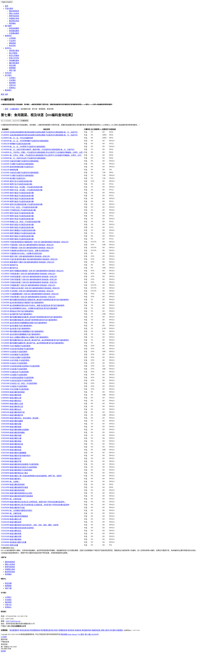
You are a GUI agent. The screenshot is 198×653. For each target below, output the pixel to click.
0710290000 (5, 377)
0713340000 (5, 210)
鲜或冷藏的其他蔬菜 (17, 392)
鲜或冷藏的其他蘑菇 (17, 432)
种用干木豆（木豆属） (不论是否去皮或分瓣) (26, 190)
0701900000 (5, 542)
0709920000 (5, 421)
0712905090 (5, 250)
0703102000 (5, 533)
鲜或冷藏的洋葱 (15, 536)
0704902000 (5, 502)
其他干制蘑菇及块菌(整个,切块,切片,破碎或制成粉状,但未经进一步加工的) (37, 271)
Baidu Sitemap (72, 634)
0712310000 (5, 294)
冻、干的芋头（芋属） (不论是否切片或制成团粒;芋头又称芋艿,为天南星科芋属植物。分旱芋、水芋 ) (46, 152)
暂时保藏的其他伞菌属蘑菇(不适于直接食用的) (27, 331)
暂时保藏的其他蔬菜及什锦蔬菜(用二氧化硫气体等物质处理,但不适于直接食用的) (39, 300)
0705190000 (5, 490)
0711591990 (5, 322)
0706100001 (5, 481)
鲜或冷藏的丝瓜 (15, 409)
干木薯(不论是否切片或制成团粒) (22, 175)
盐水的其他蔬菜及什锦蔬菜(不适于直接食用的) (27, 302)
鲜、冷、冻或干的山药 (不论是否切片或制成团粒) (28, 158)
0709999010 (5, 395)
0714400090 (5, 152)
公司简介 (12, 78)
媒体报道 (12, 43)
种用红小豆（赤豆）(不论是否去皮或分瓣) (25, 222)
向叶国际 (112, 630)
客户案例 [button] (8, 26)
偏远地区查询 (14, 63)
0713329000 (5, 218)
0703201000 (5, 530)
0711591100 (5, 328)
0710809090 (5, 348)
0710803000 (5, 363)
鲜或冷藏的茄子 (15, 458)
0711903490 (5, 305)
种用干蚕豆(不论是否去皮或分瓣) (22, 196)
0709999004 (5, 400)
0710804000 (5, 360)
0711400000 (5, 340)
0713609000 (5, 187)
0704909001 (5, 499)
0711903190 (5, 311)
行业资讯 (12, 41)
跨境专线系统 (14, 16)
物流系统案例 (14, 28)
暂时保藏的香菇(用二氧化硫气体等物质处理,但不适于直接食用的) (33, 320)
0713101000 (5, 239)
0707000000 (5, 473)
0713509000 (5, 192)
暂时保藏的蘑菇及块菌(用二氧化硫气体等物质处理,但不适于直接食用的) (36, 317)
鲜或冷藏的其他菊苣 (17, 484)
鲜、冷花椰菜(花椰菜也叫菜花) (21, 510)
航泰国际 (119, 630)
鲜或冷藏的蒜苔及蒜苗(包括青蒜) (22, 528)
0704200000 (5, 507)
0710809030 (5, 351)
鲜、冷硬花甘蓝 (15, 513)
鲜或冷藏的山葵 (15, 398)
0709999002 (5, 406)
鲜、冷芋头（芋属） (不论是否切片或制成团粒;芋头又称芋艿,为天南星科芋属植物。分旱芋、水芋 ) (46, 155)
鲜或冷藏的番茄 (15, 539)
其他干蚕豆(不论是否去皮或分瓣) (22, 193)
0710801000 (5, 369)
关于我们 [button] (8, 75)
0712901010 (5, 268)
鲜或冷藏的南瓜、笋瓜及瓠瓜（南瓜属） (24, 418)
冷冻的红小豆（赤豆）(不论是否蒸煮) (23, 383)
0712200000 (5, 296)
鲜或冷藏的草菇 (15, 441)
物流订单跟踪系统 (60, 630)
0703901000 (5, 522)
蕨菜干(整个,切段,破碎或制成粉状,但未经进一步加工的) (30, 256)
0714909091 (5, 135)
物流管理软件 (14, 630)
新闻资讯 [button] (8, 36)
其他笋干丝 (14, 265)
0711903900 (5, 302)
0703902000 (5, 519)
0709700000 (5, 426)
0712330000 (5, 288)
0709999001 (5, 409)
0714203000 (5, 161)
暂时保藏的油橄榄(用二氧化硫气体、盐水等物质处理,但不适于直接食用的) (37, 343)
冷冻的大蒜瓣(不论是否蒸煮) (20, 357)
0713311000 (5, 227)
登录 (2, 94)
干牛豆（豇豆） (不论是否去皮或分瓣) (24, 207)
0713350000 (5, 207)
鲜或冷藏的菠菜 (15, 427)
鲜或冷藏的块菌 (15, 435)
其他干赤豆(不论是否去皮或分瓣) (22, 219)
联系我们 (8, 90)
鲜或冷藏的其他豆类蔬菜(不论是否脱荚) (24, 464)
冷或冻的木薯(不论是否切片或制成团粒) (24, 172)
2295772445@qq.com (13, 621)
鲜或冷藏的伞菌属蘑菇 (18, 453)
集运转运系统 (14, 21)
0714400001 (5, 155)
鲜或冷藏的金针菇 (16, 444)
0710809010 (5, 357)
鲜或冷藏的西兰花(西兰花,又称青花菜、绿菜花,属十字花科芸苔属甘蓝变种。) (37, 502)
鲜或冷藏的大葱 (15, 519)
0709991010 (5, 415)
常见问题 (12, 65)
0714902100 (5, 143)
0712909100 (5, 247)
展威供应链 (96, 630)
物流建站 (12, 23)
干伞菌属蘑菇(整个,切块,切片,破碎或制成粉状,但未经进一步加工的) (34, 294)
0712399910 (5, 273)
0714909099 (5, 132)
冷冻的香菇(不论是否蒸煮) (19, 354)
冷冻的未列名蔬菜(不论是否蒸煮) (22, 349)
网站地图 (63, 634)
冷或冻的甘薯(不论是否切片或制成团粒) (24, 161)
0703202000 (5, 528)
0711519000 (5, 331)
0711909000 (5, 299)
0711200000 (5, 343)
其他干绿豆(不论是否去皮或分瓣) (22, 224)
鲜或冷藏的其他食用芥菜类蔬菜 (21, 496)
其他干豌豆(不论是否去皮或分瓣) (22, 236)
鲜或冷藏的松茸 (15, 450)
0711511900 (5, 334)
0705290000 (5, 484)
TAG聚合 (80, 634)
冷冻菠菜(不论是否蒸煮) (18, 375)
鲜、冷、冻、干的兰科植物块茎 (21, 138)
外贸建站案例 (14, 33)
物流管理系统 (35, 630)
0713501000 (5, 195)
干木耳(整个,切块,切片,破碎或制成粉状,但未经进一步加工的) (32, 291)
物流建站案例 (14, 31)
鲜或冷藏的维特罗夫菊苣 (19, 487)
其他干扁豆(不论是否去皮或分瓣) (22, 198)
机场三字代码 (14, 58)
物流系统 (71, 630)
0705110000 (5, 493)
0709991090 (5, 412)
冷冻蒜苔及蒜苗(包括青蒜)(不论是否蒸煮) (25, 366)
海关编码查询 (14, 60)
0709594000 (5, 441)
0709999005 (5, 398)
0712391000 (5, 285)
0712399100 (5, 276)
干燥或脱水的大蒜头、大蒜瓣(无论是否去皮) (26, 253)
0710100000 (5, 389)
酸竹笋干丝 (14, 268)
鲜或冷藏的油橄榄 (16, 421)
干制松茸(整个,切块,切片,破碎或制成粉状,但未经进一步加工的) (32, 274)
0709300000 (5, 458)
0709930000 (5, 418)
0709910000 (5, 424)
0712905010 (5, 253)
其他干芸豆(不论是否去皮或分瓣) (22, 213)
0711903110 (5, 314)
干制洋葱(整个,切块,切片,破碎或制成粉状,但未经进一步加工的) (32, 297)
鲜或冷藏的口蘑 (15, 438)
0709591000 (5, 450)
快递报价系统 (14, 18)
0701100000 (5, 545)
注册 (6, 94)
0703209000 (5, 525)
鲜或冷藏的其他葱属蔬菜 (19, 516)
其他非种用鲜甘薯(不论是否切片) (22, 167)
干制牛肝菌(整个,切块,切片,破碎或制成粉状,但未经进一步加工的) (33, 279)
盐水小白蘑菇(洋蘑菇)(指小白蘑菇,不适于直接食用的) (29, 337)
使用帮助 (12, 68)
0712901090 (5, 265)
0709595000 (5, 438)
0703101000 (5, 536)
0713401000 (5, 201)
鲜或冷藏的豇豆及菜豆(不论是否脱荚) (23, 467)
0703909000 (5, 516)
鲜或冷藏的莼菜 (15, 395)
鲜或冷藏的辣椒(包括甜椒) (19, 430)
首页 (6, 6)
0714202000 (5, 164)
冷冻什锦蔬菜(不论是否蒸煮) (20, 346)
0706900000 (5, 476)
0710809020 (5, 354)
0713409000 (5, 198)
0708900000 (5, 464)
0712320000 (5, 291)
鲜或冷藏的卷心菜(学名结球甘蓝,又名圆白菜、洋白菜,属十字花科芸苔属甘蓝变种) (39, 505)
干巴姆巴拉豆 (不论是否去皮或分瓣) (23, 210)
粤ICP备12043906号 (92, 634)
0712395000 (5, 279)
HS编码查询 (14, 109)
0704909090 (5, 496)
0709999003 (5, 403)
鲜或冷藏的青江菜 (16, 406)
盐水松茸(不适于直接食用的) (20, 328)
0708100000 (5, 470)
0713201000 (5, 233)
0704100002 (5, 510)
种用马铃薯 (14, 545)
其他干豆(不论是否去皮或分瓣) (21, 181)
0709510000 (5, 452)
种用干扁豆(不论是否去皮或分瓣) (22, 201)
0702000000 (5, 539)
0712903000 (5, 259)
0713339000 (5, 213)
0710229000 (5, 380)
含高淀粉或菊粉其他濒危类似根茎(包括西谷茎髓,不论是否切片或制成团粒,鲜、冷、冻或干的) (44, 135)
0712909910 (5, 244)
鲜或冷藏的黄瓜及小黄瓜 (19, 473)
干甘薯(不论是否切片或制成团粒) (22, 164)
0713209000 (5, 230)
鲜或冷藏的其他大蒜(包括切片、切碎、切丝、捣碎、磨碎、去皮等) (34, 525)
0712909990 (5, 242)
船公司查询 (13, 53)
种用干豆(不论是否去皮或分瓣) (21, 184)
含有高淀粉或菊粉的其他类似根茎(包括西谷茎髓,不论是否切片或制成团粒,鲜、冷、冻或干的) (44, 132)
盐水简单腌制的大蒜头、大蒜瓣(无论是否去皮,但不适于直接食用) (33, 308)
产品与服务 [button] (9, 8)
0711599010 (5, 320)
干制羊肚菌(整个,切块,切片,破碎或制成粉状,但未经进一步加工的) (33, 276)
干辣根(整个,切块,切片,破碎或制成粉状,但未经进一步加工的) (32, 248)
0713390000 (5, 204)
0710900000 (5, 346)
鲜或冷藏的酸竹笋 (16, 415)
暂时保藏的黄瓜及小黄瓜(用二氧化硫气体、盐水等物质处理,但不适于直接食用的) (39, 340)
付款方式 (12, 85)
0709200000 (5, 461)
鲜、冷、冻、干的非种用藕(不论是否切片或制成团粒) (29, 141)
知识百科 (12, 46)
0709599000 (5, 432)
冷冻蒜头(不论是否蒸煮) (18, 363)
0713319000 (5, 224)
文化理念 (12, 80)
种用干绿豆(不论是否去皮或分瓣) (22, 227)
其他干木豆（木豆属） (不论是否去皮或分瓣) (26, 187)
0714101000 (5, 178)
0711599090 (5, 317)
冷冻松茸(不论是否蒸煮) (18, 369)
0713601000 (5, 190)
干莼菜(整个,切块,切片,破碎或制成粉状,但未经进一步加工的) (32, 245)
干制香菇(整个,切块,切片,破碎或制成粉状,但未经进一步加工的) (32, 285)
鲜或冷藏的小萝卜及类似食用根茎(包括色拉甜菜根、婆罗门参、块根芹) (36, 476)
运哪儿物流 (105, 630)
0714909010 (5, 138)
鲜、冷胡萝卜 (15, 482)
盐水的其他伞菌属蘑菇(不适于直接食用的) (25, 334)
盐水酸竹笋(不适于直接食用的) (21, 314)
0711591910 (5, 325)
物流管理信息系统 (47, 630)
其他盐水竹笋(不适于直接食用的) (22, 311)
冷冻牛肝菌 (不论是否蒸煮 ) (20, 360)
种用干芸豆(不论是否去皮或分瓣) (22, 216)
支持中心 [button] (8, 48)
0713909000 (5, 181)
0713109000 (5, 236)
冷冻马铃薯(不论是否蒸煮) (19, 389)
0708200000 (5, 467)
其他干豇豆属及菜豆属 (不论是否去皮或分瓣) (26, 204)
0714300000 (5, 158)
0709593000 (5, 444)
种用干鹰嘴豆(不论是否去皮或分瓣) (23, 233)
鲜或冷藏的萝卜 (15, 479)
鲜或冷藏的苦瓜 (15, 401)
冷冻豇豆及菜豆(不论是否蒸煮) (21, 380)
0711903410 (5, 308)
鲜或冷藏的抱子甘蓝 (17, 507)
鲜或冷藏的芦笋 (15, 461)
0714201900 (5, 167)
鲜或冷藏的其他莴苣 (17, 490)
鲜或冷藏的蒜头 (15, 531)
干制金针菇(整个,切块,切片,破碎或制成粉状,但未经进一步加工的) (33, 282)
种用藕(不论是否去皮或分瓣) (20, 144)
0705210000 (5, 487)
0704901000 (5, 504)
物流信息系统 (25, 630)
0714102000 (5, 175)
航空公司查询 (14, 55)
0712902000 (5, 262)
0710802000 (5, 366)
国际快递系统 (14, 11)
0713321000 (5, 221)
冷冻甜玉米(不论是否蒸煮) (19, 372)
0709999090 (5, 392)
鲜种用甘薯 (14, 170)
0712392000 (5, 282)
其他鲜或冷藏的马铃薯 (18, 542)
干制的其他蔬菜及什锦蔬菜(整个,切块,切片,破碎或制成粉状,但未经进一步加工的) (39, 242)
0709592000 (5, 447)
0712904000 (5, 256)
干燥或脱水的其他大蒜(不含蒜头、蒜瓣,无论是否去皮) (29, 250)
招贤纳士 (12, 88)
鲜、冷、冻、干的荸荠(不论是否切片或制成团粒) (27, 146)
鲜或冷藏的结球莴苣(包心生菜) (21, 493)
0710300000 (5, 374)
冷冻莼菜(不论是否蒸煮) (18, 352)
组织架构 (12, 83)
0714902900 (5, 141)
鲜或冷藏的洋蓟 (15, 424)
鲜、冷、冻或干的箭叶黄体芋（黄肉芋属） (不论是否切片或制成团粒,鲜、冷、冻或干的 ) (42, 149)
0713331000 (5, 216)
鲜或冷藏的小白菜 (16, 404)
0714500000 (5, 149)
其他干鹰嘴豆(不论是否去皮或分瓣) (23, 230)
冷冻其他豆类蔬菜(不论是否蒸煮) (22, 378)
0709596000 (5, 435)
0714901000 (5, 146)
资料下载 (12, 70)
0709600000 (5, 429)
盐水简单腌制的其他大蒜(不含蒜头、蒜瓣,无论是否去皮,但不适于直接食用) (37, 305)
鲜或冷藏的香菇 (15, 447)
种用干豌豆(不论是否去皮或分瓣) (22, 239)
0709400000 (5, 455)
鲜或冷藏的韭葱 (15, 522)
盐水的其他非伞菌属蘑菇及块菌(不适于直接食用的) (28, 323)
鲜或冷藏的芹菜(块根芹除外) (20, 456)
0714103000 (5, 172)
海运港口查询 (14, 50)
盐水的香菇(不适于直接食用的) (21, 326)
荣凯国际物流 (87, 630)
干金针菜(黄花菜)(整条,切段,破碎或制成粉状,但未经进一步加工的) (34, 259)
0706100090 (5, 478)
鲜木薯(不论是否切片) (18, 178)
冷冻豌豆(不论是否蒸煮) (18, 386)
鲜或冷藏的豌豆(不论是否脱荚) (21, 470)
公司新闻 (12, 38)
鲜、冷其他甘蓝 (15, 499)
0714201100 (5, 169)
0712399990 (5, 270)
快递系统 (78, 630)
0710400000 (5, 372)
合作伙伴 (8, 73)
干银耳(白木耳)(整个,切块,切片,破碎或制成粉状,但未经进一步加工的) (35, 288)
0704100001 (5, 513)
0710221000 (5, 383)
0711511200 (5, 337)
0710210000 (5, 386)
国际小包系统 (14, 13)
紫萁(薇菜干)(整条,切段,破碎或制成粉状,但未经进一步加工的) (32, 262)
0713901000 (5, 184)
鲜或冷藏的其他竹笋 (17, 412)
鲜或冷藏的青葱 (15, 533)
